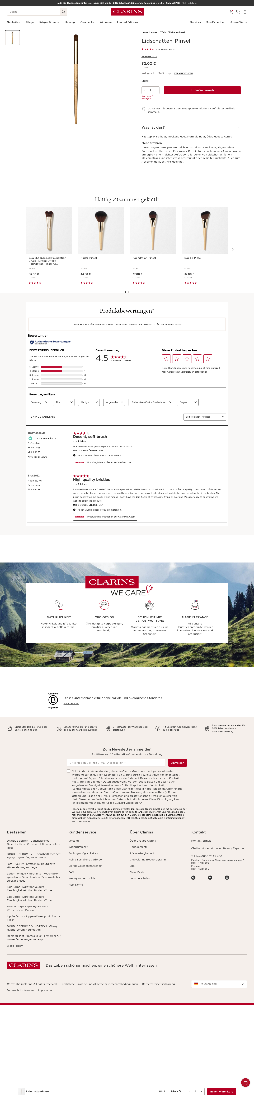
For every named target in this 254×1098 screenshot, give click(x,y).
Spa (132, 865)
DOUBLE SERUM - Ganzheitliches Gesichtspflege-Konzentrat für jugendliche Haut (34, 844)
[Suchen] (63, 12)
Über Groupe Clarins (143, 840)
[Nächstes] (232, 249)
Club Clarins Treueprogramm (148, 859)
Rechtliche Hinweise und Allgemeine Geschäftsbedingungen (100, 984)
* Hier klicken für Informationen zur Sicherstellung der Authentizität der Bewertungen (127, 324)
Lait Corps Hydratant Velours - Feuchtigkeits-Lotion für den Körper (30, 889)
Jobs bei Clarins (140, 878)
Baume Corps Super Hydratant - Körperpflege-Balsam (27, 908)
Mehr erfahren (71, 703)
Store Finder (138, 872)
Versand (73, 840)
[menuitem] (231, 12)
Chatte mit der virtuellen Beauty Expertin (217, 848)
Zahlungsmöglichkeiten (83, 853)
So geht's (226, 137)
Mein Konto (75, 884)
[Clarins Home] (127, 12)
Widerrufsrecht (78, 847)
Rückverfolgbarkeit (142, 853)
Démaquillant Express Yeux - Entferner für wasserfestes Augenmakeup (33, 938)
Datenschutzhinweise (20, 990)
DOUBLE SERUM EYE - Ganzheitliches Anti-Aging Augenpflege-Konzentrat (34, 856)
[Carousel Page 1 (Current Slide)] (125, 292)
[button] (12, 38)
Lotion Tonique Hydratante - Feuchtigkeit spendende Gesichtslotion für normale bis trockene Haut (33, 877)
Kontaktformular (202, 840)
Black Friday (15, 945)
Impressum (45, 990)
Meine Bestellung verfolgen (85, 859)
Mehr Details (149, 56)
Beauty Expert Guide (81, 878)
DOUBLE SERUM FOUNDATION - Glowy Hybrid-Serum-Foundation (32, 928)
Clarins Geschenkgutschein (85, 865)
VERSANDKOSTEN (183, 73)
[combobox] (219, 984)
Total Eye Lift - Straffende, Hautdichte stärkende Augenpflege (31, 866)
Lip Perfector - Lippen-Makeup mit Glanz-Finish (33, 918)
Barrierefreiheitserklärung (158, 984)
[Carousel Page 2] (128, 292)
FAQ (71, 872)
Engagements (138, 847)
